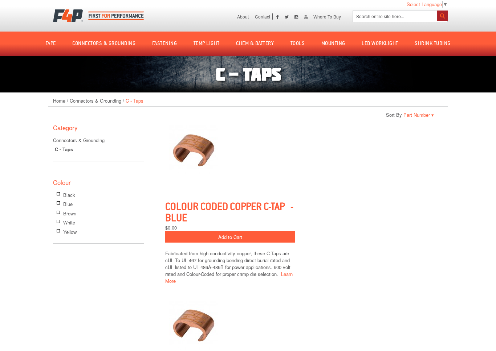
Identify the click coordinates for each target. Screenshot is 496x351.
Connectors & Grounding (95, 100)
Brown (69, 213)
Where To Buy (327, 16)
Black (69, 194)
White (69, 222)
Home (59, 100)
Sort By (394, 114)
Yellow (70, 231)
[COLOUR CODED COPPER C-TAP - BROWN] (298, 326)
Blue (68, 204)
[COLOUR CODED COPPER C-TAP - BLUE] (298, 150)
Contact (262, 16)
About (243, 16)
